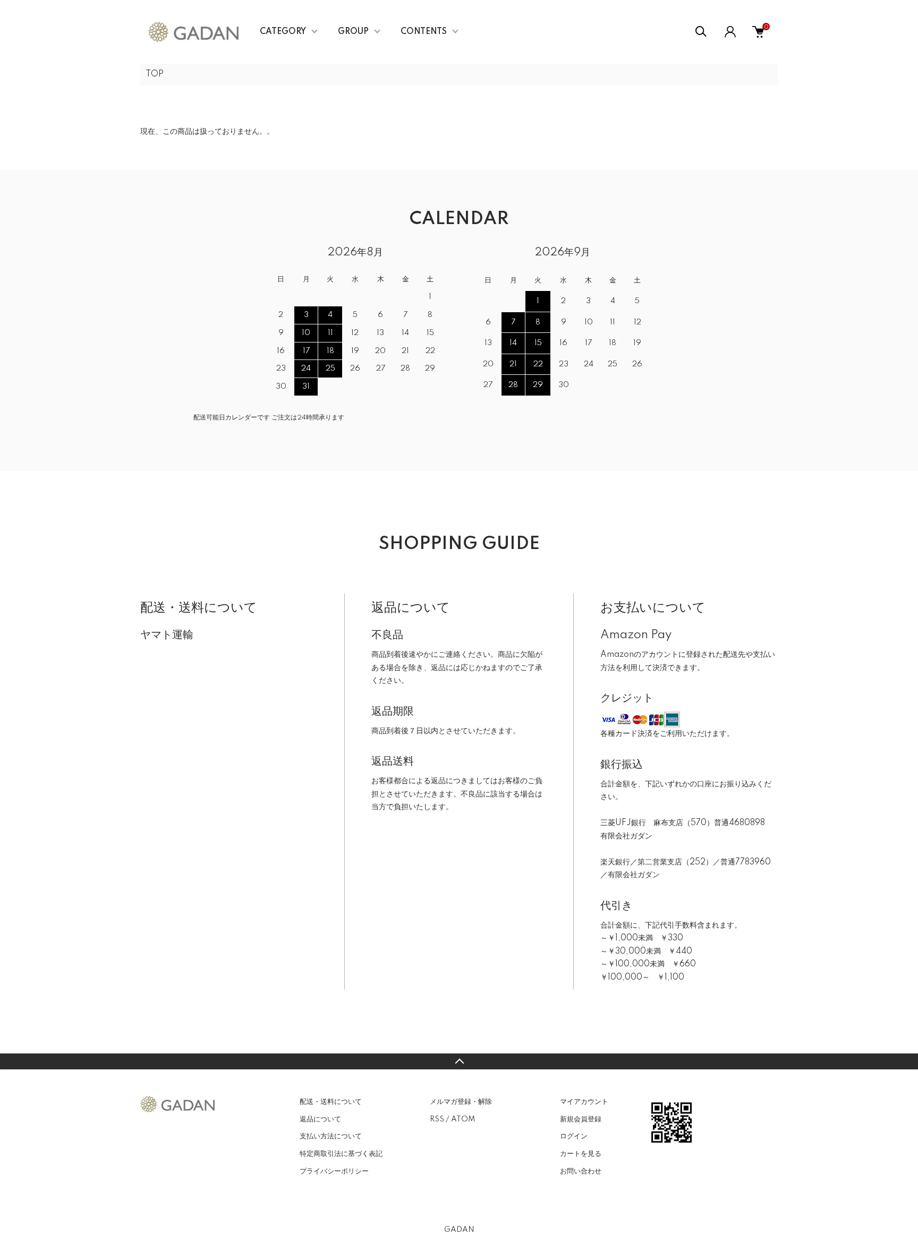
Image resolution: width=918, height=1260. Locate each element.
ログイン (574, 1136)
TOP (155, 74)
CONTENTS (424, 32)
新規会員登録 (580, 1119)
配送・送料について (331, 1101)
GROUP (353, 32)
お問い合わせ (580, 1171)
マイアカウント (584, 1101)
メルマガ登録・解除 (461, 1101)
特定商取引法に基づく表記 (341, 1154)
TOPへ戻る (459, 1061)
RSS (437, 1119)
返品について (320, 1119)
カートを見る (580, 1154)
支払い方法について (331, 1136)
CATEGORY (283, 32)
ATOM (463, 1119)
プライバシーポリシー (334, 1171)
